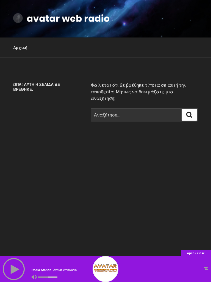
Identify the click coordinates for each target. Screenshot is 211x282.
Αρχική (20, 47)
